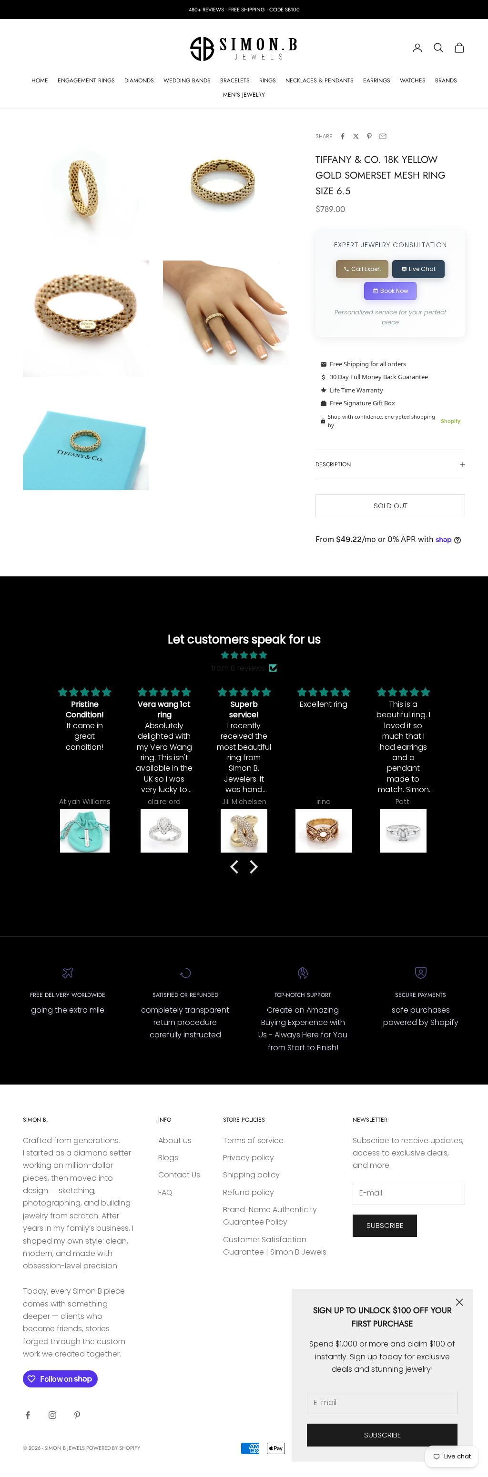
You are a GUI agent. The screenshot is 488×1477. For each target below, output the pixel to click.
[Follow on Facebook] (27, 1415)
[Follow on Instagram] (52, 1415)
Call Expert (366, 269)
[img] (244, 655)
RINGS (267, 80)
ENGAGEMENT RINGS (86, 80)
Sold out (390, 506)
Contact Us (179, 1174)
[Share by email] (382, 136)
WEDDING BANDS (187, 80)
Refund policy (248, 1192)
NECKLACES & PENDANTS (319, 80)
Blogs (168, 1157)
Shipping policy (251, 1174)
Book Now (394, 291)
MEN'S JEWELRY (244, 94)
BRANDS (446, 80)
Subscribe (382, 1435)
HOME (39, 80)
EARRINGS (376, 80)
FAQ (165, 1192)
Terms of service (253, 1140)
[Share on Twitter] (356, 136)
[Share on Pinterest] (369, 136)
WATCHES (413, 80)
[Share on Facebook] (342, 136)
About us (175, 1140)
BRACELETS (235, 80)
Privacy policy (248, 1157)
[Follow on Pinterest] (77, 1415)
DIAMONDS (139, 80)
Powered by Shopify (113, 1448)
